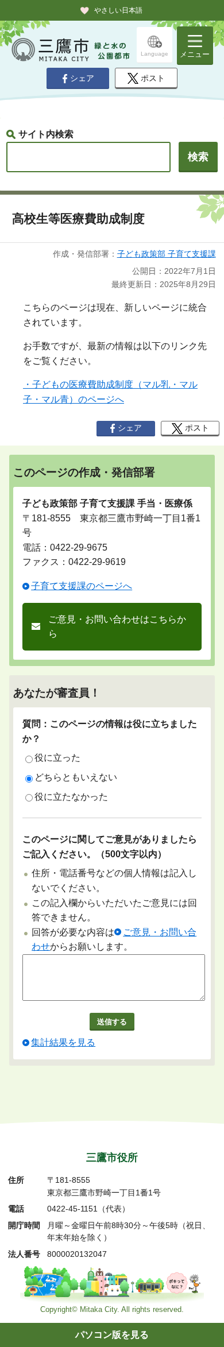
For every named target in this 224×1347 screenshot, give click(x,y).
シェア (82, 78)
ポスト (153, 78)
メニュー (195, 54)
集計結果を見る (63, 1042)
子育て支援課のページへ (81, 586)
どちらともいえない (75, 777)
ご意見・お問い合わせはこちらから (117, 626)
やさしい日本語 (118, 10)
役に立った (57, 757)
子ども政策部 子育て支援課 (166, 253)
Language (154, 54)
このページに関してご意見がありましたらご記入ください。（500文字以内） (109, 846)
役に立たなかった (71, 797)
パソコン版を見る (112, 1335)
